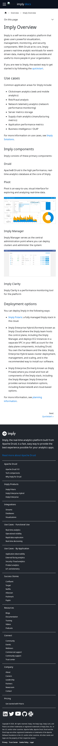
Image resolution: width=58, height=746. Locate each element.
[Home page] (5, 13)
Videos (8, 624)
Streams (9, 509)
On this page (11, 19)
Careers (9, 676)
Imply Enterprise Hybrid (15, 493)
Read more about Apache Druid (19, 455)
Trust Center (13, 742)
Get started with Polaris (15, 704)
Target (8, 585)
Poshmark (10, 596)
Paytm (8, 600)
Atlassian (9, 593)
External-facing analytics (15, 557)
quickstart (37, 68)
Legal (32, 742)
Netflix (8, 589)
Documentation (12, 617)
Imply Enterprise (12, 497)
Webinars (9, 648)
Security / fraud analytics (15, 561)
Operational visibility (14, 533)
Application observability (15, 554)
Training (9, 620)
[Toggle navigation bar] (4, 4)
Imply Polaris (15, 317)
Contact (9, 691)
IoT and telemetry (13, 569)
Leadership (10, 680)
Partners (9, 683)
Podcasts (9, 628)
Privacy (4, 742)
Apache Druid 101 (13, 469)
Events (8, 644)
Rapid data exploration (14, 537)
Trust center (10, 659)
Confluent (9, 581)
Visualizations (11, 517)
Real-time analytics (13, 530)
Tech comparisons (13, 473)
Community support (13, 656)
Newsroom (10, 687)
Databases (10, 513)
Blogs (8, 613)
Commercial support (14, 652)
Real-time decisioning (14, 541)
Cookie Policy (23, 742)
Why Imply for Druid (13, 477)
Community (10, 641)
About (8, 672)
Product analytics (12, 565)
